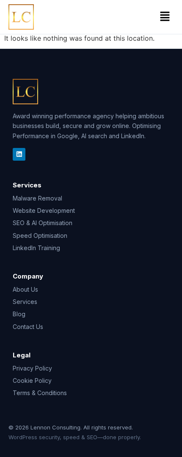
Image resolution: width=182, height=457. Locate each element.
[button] (165, 17)
